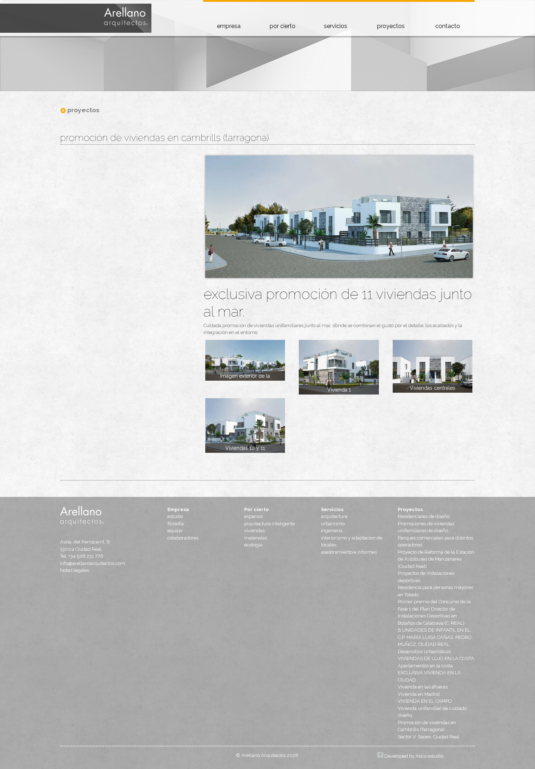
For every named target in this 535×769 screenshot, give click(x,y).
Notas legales (74, 570)
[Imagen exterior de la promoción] (245, 360)
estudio (175, 516)
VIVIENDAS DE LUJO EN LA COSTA (436, 658)
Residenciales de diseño (423, 516)
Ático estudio (429, 756)
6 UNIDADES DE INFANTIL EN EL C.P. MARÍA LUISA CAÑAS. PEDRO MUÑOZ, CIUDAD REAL (435, 637)
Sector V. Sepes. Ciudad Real (428, 736)
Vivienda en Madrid (419, 694)
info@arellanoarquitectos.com (92, 563)
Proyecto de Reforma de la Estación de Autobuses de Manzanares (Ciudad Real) (436, 559)
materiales (255, 538)
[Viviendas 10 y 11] (245, 425)
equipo (174, 530)
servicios (335, 26)
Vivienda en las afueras (423, 687)
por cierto (283, 26)
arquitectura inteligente (269, 523)
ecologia (253, 545)
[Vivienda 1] (339, 367)
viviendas (254, 530)
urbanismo (333, 523)
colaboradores (182, 538)
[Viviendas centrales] (432, 366)
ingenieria (331, 530)
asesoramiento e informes (349, 552)
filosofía (175, 523)
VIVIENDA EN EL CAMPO (425, 701)
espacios (253, 516)
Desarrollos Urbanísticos (424, 651)
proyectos (391, 26)
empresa (229, 26)
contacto (447, 26)
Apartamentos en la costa (425, 665)
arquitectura (334, 516)
